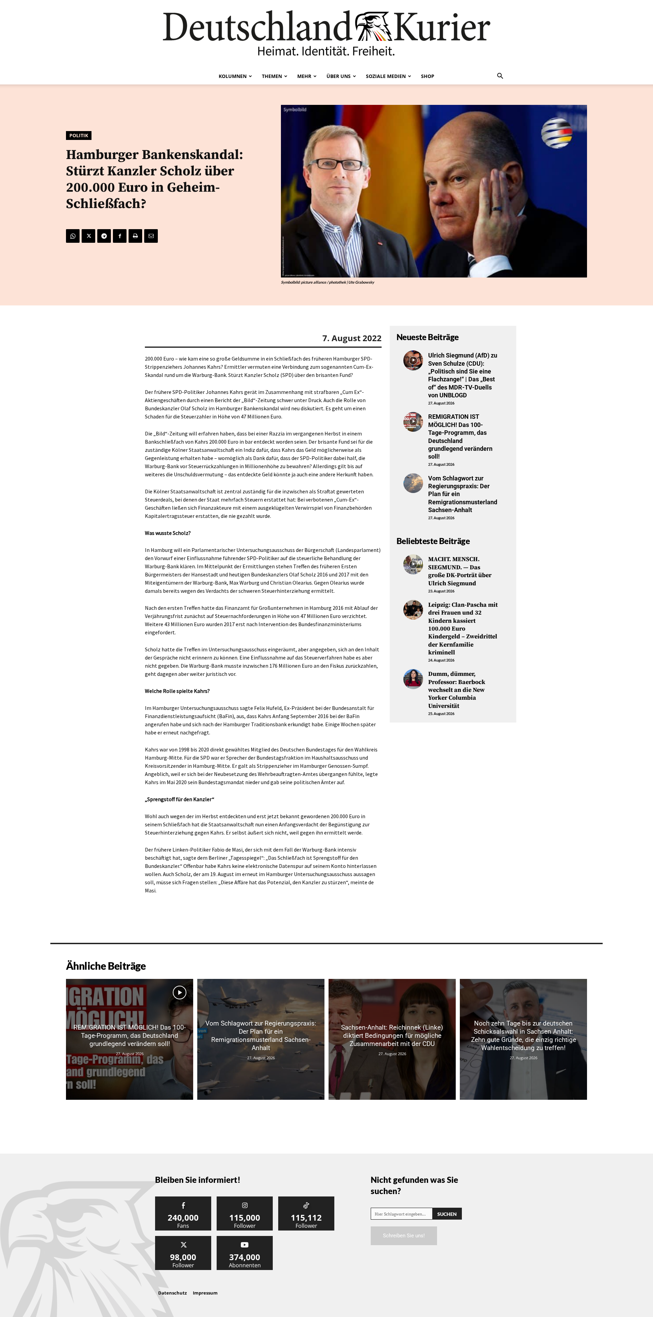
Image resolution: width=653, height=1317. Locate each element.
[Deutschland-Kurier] (326, 34)
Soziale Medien (386, 76)
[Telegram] (104, 236)
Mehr (304, 76)
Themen (272, 76)
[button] (500, 76)
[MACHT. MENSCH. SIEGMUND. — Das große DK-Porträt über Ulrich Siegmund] (413, 564)
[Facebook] (120, 236)
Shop (427, 76)
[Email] (151, 236)
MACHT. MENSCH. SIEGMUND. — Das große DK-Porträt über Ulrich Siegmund (459, 571)
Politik (78, 135)
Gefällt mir (183, 1199)
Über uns (338, 76)
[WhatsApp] (73, 236)
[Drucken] (135, 236)
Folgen (244, 1199)
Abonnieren (244, 1238)
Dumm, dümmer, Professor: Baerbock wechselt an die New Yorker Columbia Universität (456, 690)
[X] (88, 236)
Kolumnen (233, 76)
